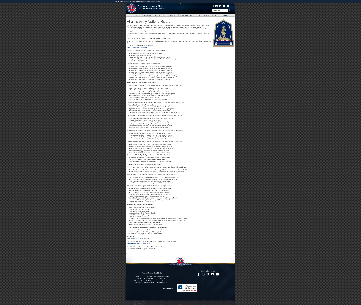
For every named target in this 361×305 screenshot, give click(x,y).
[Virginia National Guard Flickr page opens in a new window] (228, 6)
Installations (225, 15)
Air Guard (158, 15)
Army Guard (147, 15)
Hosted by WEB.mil (168, 288)
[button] (154, 2)
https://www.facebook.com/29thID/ (137, 48)
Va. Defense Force (170, 15)
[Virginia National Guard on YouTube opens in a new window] (224, 6)
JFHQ (138, 15)
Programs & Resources (211, 15)
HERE (132, 38)
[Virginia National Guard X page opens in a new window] (220, 6)
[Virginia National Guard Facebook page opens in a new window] (213, 6)
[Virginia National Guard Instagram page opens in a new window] (216, 6)
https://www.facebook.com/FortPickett (138, 238)
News (198, 15)
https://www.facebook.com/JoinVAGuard (139, 243)
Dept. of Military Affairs (186, 15)
